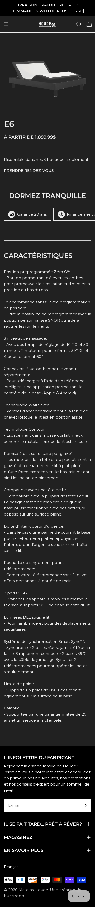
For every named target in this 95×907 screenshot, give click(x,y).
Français (11, 866)
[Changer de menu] (6, 24)
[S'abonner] (85, 805)
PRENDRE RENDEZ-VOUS (29, 170)
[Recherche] (79, 24)
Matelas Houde (33, 889)
